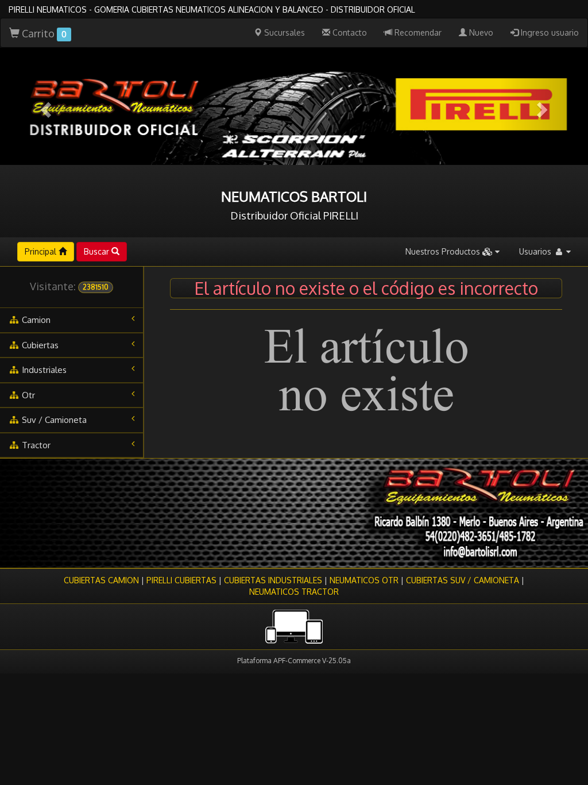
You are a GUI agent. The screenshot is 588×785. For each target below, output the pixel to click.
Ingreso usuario (549, 32)
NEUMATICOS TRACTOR (294, 592)
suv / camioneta (53, 419)
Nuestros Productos (443, 251)
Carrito (43, 33)
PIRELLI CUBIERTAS (181, 580)
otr (27, 395)
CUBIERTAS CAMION (101, 580)
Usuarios (536, 251)
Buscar (97, 251)
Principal (42, 251)
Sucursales (283, 32)
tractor (35, 445)
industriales (43, 369)
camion (35, 319)
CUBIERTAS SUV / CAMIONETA (462, 580)
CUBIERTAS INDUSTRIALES (273, 580)
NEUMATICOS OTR (364, 580)
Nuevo (480, 32)
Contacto (348, 32)
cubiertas (39, 345)
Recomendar (417, 32)
